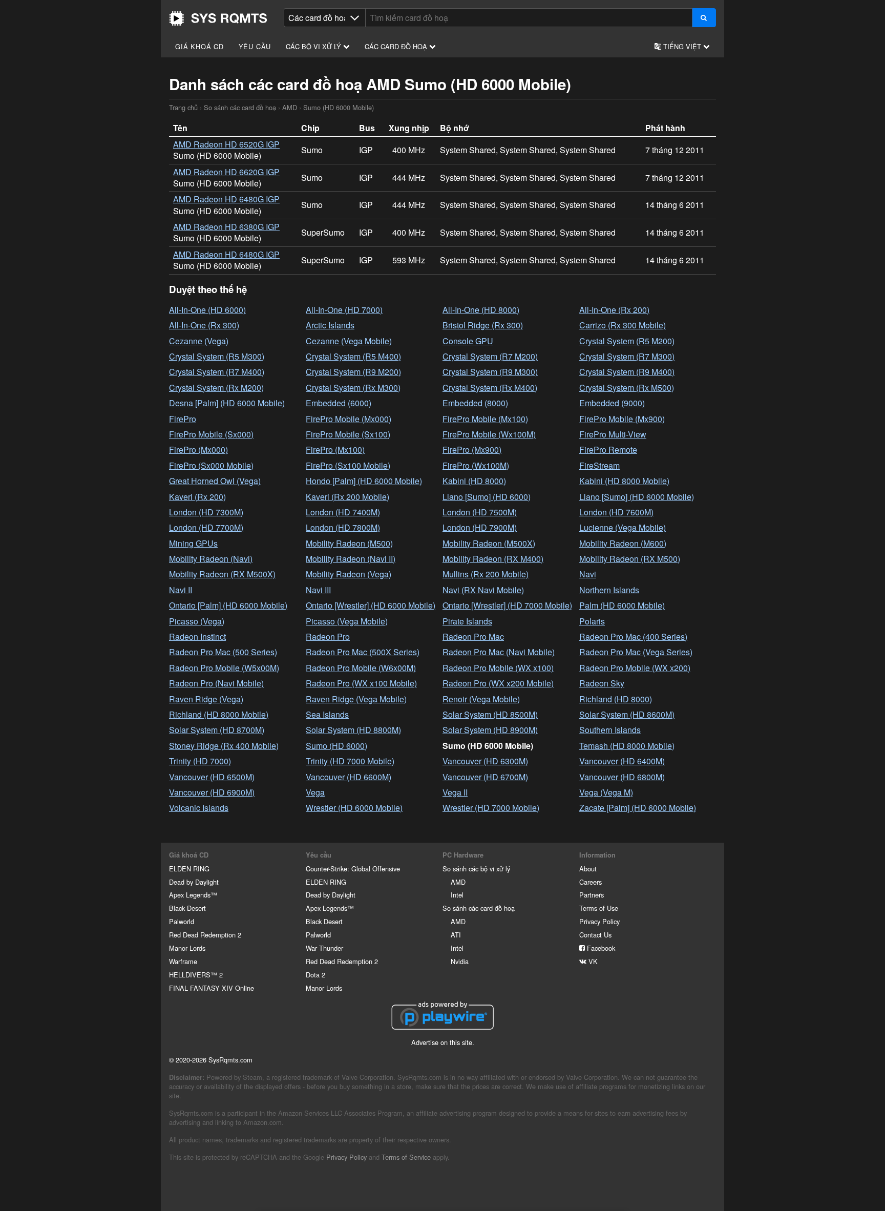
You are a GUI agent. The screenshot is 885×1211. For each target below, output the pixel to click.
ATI (456, 934)
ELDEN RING (189, 868)
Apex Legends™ (193, 895)
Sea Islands (327, 714)
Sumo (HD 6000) (336, 745)
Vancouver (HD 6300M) (485, 761)
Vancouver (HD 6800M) (622, 777)
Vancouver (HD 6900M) (212, 792)
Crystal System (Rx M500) (626, 387)
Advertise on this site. (442, 1042)
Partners (591, 895)
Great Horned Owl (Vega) (215, 481)
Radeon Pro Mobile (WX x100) (498, 668)
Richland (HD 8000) (615, 699)
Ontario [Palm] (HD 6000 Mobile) (228, 605)
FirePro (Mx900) (471, 449)
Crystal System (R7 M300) (627, 356)
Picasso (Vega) (196, 621)
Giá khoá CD (199, 46)
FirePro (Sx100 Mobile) (348, 465)
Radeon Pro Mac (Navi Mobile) (498, 652)
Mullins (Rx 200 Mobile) (485, 574)
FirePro (182, 419)
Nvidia (460, 961)
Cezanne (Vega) (198, 341)
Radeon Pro (328, 636)
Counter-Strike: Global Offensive (353, 868)
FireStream (599, 465)
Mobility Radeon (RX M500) (629, 559)
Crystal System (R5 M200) (627, 341)
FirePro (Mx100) (335, 449)
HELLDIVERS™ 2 (196, 974)
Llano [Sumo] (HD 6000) (486, 497)
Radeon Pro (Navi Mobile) (216, 683)
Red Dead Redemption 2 (205, 934)
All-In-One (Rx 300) (204, 325)
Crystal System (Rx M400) (489, 387)
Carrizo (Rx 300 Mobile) (622, 325)
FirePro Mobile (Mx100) (485, 419)
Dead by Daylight (194, 882)
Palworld (181, 921)
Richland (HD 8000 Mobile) (218, 714)
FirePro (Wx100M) (475, 465)
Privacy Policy (599, 921)
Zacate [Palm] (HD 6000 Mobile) (637, 807)
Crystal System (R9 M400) (627, 372)
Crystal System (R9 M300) (490, 372)
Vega (315, 792)
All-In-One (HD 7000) (344, 310)
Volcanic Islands (198, 807)
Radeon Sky (601, 683)
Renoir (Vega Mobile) (481, 699)
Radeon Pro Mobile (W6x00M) (361, 668)
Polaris (592, 621)
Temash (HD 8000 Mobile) (627, 745)
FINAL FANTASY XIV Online (211, 988)
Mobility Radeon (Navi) (210, 559)
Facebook (600, 948)
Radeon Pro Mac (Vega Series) (635, 652)
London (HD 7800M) (343, 527)
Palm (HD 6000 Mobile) (622, 605)
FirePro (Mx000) (198, 449)
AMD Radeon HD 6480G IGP (226, 199)
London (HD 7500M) (479, 512)
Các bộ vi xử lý (314, 46)
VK (592, 961)
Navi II (180, 590)
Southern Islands (610, 730)
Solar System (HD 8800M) (353, 730)
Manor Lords (187, 948)
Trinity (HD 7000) (200, 761)
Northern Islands (609, 590)
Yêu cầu (255, 46)
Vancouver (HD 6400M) (622, 761)
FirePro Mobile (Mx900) (622, 419)
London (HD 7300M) (206, 512)
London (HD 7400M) (343, 512)
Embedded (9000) (612, 403)
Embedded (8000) (475, 403)
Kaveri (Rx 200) (197, 497)
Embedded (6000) (338, 403)
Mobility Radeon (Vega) (348, 574)
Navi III (318, 590)
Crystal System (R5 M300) (216, 356)
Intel (457, 895)
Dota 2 (315, 974)
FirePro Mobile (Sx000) (211, 434)
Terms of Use (598, 908)
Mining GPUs (193, 543)
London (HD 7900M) (479, 527)
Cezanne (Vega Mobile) (349, 341)
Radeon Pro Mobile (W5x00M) (224, 668)
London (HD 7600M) (616, 512)
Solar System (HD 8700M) (216, 730)
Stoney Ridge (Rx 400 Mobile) (224, 745)
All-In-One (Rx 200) (614, 310)
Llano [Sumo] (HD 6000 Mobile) (636, 497)
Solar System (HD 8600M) (627, 714)
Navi (587, 574)
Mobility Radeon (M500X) (488, 543)
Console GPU (467, 341)
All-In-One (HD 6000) (207, 310)
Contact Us (595, 934)
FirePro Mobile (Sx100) (348, 434)
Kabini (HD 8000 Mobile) (624, 481)
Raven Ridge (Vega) (206, 699)
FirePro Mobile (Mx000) (348, 419)
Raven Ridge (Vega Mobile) (356, 699)
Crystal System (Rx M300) (353, 387)
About (588, 868)
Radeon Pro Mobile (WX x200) (634, 668)
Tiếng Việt (682, 46)
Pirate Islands (467, 621)
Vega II (455, 792)
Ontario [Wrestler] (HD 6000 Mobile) (370, 605)
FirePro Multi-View (612, 434)
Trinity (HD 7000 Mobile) (350, 761)
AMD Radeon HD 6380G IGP (226, 227)
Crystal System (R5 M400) (353, 356)
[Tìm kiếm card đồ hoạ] (704, 17)
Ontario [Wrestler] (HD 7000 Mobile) (507, 605)
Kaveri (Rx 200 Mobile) (347, 497)
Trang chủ (218, 18)
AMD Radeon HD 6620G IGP (226, 172)
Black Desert (187, 908)
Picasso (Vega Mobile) (347, 621)
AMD (289, 107)
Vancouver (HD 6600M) (348, 777)
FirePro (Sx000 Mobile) (211, 465)
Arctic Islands (330, 325)
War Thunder (324, 948)
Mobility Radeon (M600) (622, 543)
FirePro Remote (608, 449)
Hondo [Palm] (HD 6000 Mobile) (364, 481)
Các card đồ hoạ (397, 46)
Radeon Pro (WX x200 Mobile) (498, 683)
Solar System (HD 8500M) (490, 714)
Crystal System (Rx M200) (216, 387)
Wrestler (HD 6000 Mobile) (354, 807)
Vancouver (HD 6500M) (212, 777)
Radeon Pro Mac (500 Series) (223, 652)
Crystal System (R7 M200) (490, 356)
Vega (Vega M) (606, 792)
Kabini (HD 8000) (474, 481)
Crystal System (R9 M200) (353, 372)
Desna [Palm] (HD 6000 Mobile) (227, 403)
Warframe (183, 961)
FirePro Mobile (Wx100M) (489, 434)
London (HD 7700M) (206, 527)
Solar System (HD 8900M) (490, 730)
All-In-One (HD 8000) (480, 310)
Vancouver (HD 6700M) (485, 777)
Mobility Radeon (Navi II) (350, 559)
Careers (590, 882)
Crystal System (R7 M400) (216, 372)
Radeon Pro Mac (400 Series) (633, 636)
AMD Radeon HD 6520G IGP (226, 144)
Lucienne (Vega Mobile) (622, 527)
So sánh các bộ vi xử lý (476, 868)
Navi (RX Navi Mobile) (483, 590)
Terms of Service (406, 1157)
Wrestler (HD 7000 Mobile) (490, 807)
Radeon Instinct (197, 636)
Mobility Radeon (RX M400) (492, 559)
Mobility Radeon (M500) (349, 543)
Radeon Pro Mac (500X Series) (362, 652)
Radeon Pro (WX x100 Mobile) (361, 683)
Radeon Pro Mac (473, 636)
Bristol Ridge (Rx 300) (482, 325)
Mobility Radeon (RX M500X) (222, 574)
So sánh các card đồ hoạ (240, 107)
